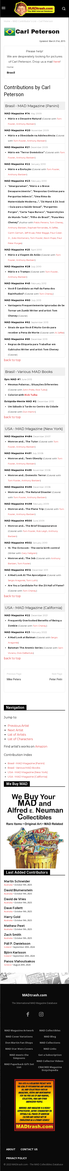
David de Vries (15, 899)
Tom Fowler (19, 140)
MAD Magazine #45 (17, 283)
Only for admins (16, 698)
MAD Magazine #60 (17, 300)
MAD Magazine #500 (18, 520)
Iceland (7, 947)
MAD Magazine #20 (17, 130)
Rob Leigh (41, 531)
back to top (12, 360)
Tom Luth (31, 580)
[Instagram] (41, 1015)
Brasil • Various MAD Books (24, 767)
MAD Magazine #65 (17, 339)
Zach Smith (12, 934)
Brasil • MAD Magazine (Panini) (26, 763)
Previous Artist (18, 725)
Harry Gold (12, 917)
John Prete (28, 389)
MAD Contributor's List (24, 21)
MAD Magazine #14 (17, 113)
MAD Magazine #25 (17, 249)
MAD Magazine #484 (18, 436)
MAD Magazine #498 (18, 503)
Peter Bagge (42, 232)
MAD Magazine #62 (17, 322)
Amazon (41, 746)
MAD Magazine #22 (17, 164)
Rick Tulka (41, 389)
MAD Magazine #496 (18, 487)
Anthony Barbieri (25, 123)
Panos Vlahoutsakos (19, 961)
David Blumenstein (18, 890)
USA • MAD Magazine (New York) (28, 772)
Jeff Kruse (29, 232)
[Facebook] (27, 1015)
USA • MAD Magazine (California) (27, 776)
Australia (8, 884)
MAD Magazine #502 (18, 542)
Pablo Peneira (41, 222)
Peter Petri (55, 679)
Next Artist (15, 730)
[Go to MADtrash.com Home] (34, 8)
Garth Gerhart (15, 232)
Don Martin (29, 411)
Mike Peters (14, 679)
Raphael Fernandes (38, 227)
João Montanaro (20, 238)
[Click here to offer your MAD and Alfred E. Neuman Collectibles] (34, 867)
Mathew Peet (14, 926)
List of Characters (20, 739)
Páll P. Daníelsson (17, 943)
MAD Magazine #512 (17, 570)
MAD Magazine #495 (18, 470)
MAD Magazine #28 (17, 266)
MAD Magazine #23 (17, 181)
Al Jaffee (53, 227)
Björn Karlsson (15, 952)
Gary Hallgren (29, 553)
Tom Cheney (56, 222)
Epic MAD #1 (12, 379)
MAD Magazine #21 (17, 147)
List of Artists (17, 734)
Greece (8, 964)
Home (7, 21)
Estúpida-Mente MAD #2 (20, 401)
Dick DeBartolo (25, 653)
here (56, 61)
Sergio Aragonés (16, 580)
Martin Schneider (17, 881)
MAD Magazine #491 (17, 453)
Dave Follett (13, 908)
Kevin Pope (50, 238)
